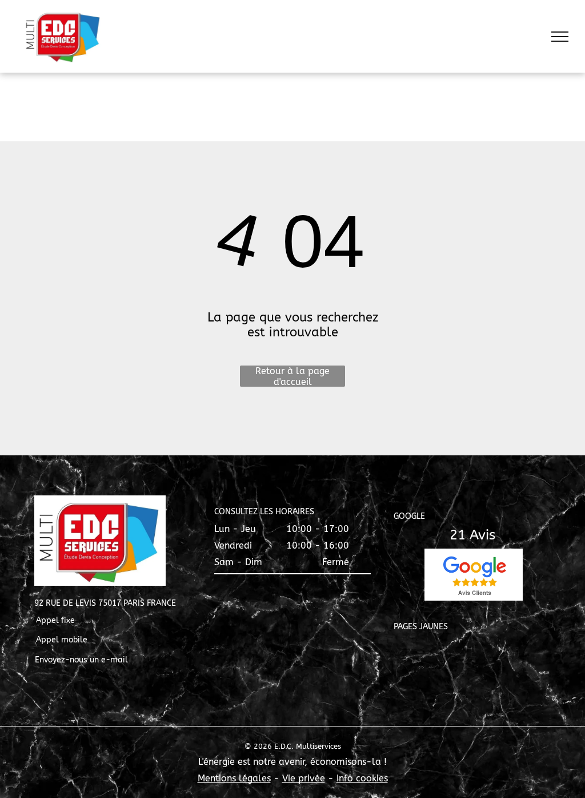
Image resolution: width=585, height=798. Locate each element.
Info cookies (362, 778)
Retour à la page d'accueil (292, 376)
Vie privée (303, 778)
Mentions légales (234, 778)
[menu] (560, 36)
